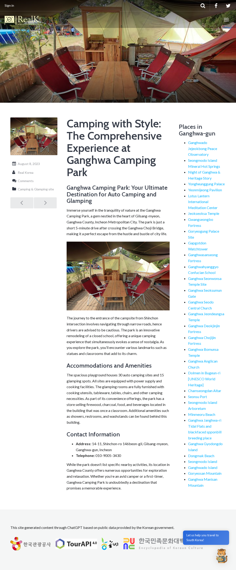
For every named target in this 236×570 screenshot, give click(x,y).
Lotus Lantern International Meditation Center (203, 202)
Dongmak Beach (201, 455)
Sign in (9, 5)
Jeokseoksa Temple (203, 213)
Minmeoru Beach (201, 414)
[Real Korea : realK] (22, 19)
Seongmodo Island (202, 461)
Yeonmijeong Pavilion (205, 190)
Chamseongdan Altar (204, 390)
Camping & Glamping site (36, 189)
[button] (221, 555)
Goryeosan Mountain (204, 473)
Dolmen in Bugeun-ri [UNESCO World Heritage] (204, 379)
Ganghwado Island (202, 467)
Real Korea (25, 172)
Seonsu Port (197, 396)
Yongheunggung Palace (206, 184)
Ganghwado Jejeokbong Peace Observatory (202, 148)
